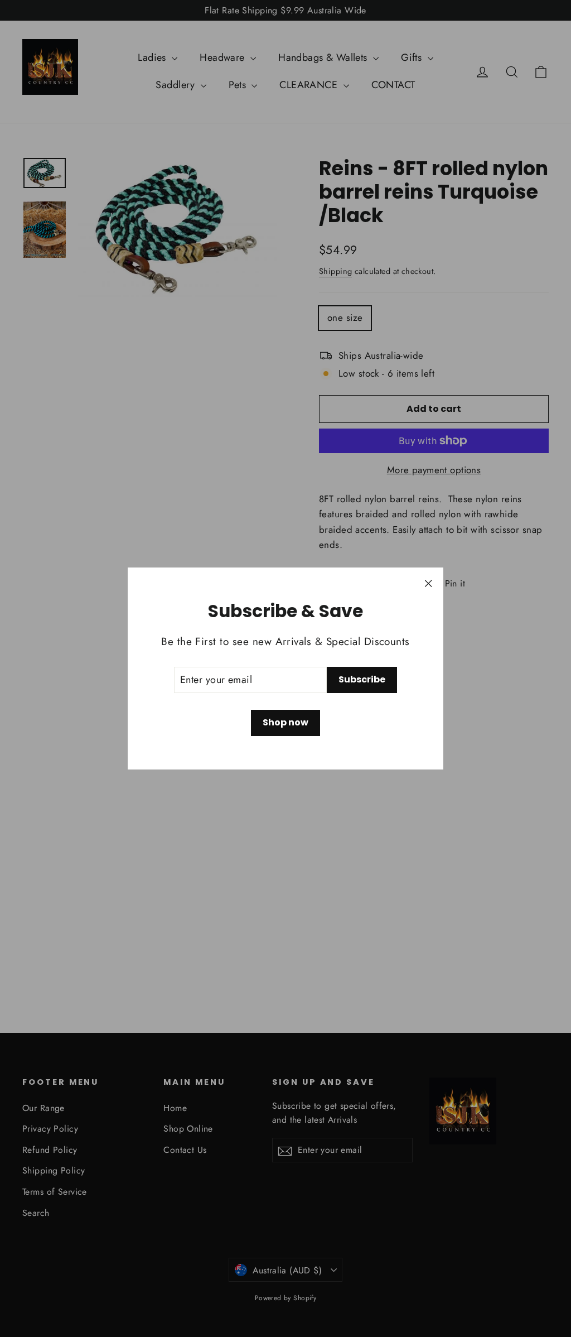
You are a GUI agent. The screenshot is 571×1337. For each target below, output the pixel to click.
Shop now (285, 722)
